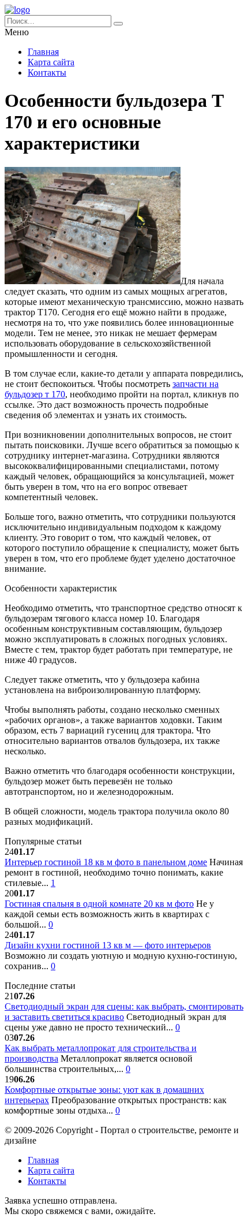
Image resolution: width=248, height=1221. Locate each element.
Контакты (47, 72)
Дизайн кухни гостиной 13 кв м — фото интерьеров (108, 945)
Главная (43, 52)
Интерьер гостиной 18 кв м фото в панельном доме (106, 862)
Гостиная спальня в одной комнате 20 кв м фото (99, 904)
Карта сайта (51, 62)
